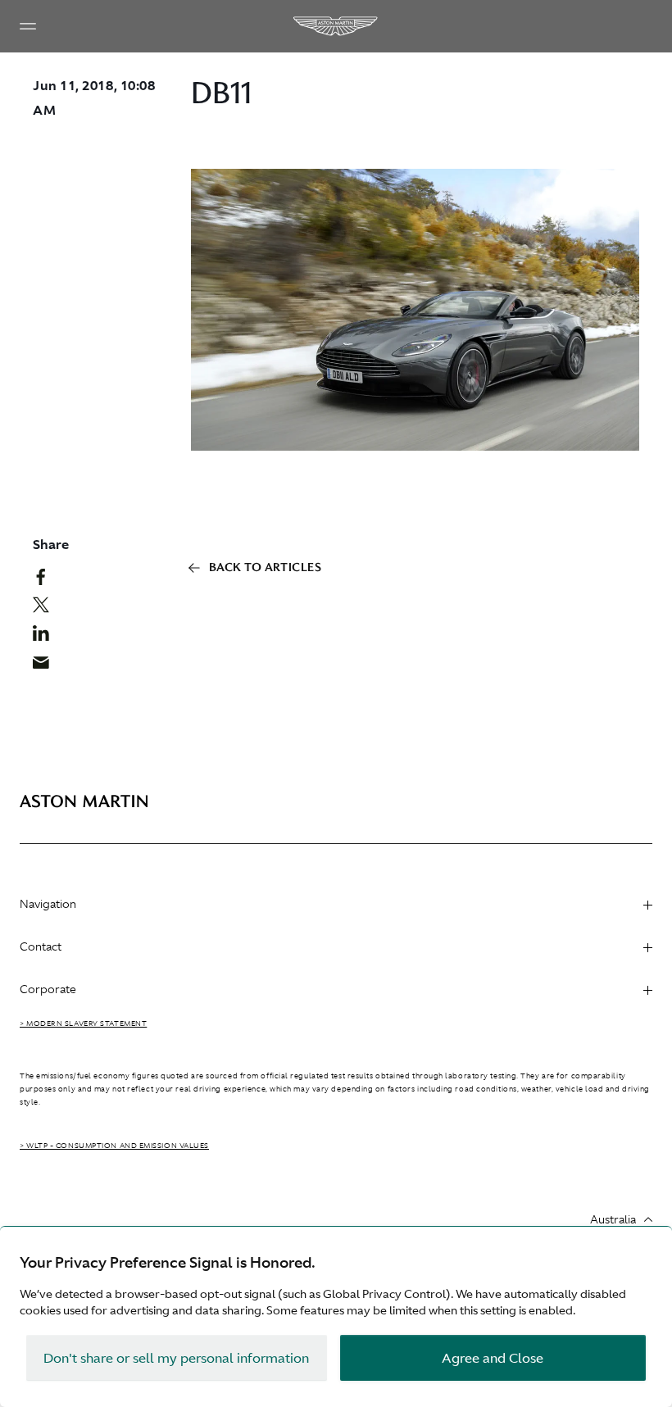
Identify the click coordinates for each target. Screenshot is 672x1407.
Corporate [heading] (48, 989)
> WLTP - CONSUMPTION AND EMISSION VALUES (114, 1146)
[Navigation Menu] (28, 26)
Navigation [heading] (48, 903)
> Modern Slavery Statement (83, 1023)
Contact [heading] (40, 946)
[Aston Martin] (336, 26)
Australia (613, 1219)
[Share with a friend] (47, 666)
